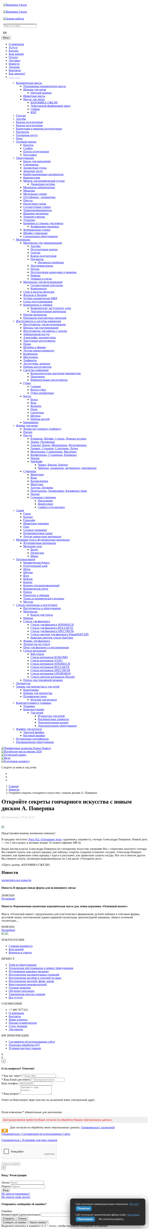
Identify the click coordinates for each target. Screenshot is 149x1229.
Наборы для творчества (37, 693)
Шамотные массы (34, 96)
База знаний (16, 53)
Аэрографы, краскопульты (39, 337)
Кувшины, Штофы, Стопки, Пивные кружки (58, 438)
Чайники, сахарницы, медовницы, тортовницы (67, 467)
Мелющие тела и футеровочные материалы (43, 539)
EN (5, 32)
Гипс (26, 526)
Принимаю (85, 1219)
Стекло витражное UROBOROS (51, 673)
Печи (19, 138)
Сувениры (29, 471)
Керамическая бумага (36, 562)
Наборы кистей (40, 419)
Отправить (9, 1218)
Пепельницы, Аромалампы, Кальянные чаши (59, 490)
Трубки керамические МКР (40, 298)
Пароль (6, 1186)
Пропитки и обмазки (36, 595)
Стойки (28, 148)
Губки (27, 383)
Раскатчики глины (34, 203)
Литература (23, 683)
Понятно (83, 1208)
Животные (37, 474)
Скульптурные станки (37, 206)
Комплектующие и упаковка (33, 702)
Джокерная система (43, 184)
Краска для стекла (42, 614)
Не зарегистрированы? (15, 1193)
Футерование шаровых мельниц (29, 971)
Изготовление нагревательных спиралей (34, 974)
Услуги (13, 47)
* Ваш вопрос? (10, 1093)
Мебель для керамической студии (44, 180)
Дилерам (14, 67)
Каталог (14, 50)
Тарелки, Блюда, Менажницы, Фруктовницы (58, 445)
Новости (14, 63)
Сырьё (20, 510)
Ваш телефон (9, 1083)
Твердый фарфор (33, 732)
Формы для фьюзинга (36, 640)
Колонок (36, 405)
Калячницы (30, 353)
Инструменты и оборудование (42, 608)
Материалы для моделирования (42, 282)
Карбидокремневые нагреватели (43, 174)
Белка (34, 399)
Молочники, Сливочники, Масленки (53, 451)
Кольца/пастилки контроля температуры (56, 373)
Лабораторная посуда (36, 334)
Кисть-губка (38, 389)
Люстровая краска (42, 265)
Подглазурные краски (44, 249)
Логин (5, 1182)
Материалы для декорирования (42, 242)
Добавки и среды (41, 278)
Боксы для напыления (37, 161)
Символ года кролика (51, 507)
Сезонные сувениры (43, 497)
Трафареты (30, 360)
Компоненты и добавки (38, 304)
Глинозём (29, 520)
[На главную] (15, 4)
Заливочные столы (35, 167)
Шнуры (28, 572)
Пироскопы (38, 376)
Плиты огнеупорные (36, 151)
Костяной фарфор (34, 735)
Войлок (28, 578)
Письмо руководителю (23, 1022)
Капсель (28, 144)
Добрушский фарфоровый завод (51, 105)
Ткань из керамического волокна (43, 598)
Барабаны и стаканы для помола (43, 223)
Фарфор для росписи (29, 729)
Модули (28, 601)
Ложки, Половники (43, 441)
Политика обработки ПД (24, 1044)
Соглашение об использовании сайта (32, 1041)
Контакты (15, 70)
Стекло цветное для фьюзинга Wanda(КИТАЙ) (60, 634)
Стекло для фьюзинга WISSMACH (52, 624)
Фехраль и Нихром (35, 295)
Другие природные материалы (42, 536)
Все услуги (16, 997)
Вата (26, 575)
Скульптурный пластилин (47, 285)
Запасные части (33, 171)
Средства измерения (36, 370)
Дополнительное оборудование (57, 725)
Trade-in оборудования (22, 964)
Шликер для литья (34, 89)
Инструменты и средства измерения (38, 321)
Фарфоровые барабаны (45, 226)
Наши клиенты (18, 1019)
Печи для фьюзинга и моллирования (46, 647)
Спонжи (36, 386)
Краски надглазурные (29, 125)
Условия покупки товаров (25, 1048)
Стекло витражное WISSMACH (50, 663)
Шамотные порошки (36, 523)
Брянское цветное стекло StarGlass (52, 637)
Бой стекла (37, 653)
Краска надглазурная (43, 255)
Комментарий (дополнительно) (20, 1214)
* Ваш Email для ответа (15, 1079)
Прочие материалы (35, 314)
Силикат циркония (35, 529)
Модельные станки (35, 193)
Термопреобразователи (37, 210)
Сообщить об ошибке (14, 1222)
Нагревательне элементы (53, 719)
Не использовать (111, 1219)
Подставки (30, 154)
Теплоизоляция (25, 559)
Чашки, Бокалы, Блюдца (53, 464)
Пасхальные (45, 500)
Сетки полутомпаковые (38, 301)
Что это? (134, 1204)
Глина (27, 513)
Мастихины (30, 357)
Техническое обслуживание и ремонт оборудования (41, 968)
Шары (34, 556)
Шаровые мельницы (36, 213)
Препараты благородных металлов (44, 317)
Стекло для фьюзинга (36, 621)
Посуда (27, 435)
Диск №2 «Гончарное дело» (45, 839)
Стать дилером (18, 1026)
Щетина (36, 415)
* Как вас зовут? (11, 1075)
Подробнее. (133, 1214)
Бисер (34, 549)
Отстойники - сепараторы (39, 197)
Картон (27, 582)
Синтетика (37, 412)
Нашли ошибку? (38, 1222)
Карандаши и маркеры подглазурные (39, 128)
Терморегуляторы (34, 216)
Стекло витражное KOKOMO (49, 657)
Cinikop (35, 109)
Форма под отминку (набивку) (42, 428)
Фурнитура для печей (51, 715)
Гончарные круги (27, 135)
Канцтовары (31, 689)
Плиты (27, 591)
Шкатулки (37, 484)
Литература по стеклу (36, 644)
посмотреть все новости (16, 880)
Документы (16, 1029)
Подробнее (8, 898)
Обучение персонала (21, 990)
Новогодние (45, 503)
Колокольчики (39, 481)
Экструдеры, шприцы (36, 363)
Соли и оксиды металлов (38, 291)
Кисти (27, 396)
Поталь (35, 268)
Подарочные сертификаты (32, 738)
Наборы (35, 275)
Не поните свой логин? (16, 1197)
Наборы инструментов (37, 366)
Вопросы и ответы (20, 952)
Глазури (21, 115)
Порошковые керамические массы (44, 86)
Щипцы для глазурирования (40, 327)
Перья (27, 343)
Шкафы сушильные (35, 233)
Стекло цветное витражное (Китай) (53, 676)
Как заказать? (17, 73)
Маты (26, 569)
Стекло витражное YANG (47, 660)
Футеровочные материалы (39, 543)
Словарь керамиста (21, 945)
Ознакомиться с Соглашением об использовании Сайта (35, 1133)
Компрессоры (31, 177)
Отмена (22, 1218)
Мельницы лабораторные (39, 187)
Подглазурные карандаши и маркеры (53, 272)
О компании (16, 44)
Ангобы (21, 118)
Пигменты (22, 131)
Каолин (28, 516)
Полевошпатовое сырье (38, 533)
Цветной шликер (41, 92)
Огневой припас (26, 141)
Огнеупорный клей (35, 565)
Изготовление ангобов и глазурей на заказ (35, 977)
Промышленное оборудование (35, 742)
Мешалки (29, 190)
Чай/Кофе (36, 461)
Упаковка (29, 706)
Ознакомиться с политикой (98, 1127)
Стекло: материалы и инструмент (37, 605)
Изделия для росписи (44, 699)
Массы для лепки (34, 99)
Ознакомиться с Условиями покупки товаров (29, 1140)
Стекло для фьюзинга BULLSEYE (52, 627)
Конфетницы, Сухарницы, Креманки (54, 454)
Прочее (27, 432)
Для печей (37, 712)
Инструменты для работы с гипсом (45, 330)
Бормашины (30, 422)
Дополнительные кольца (53, 722)
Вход (6, 1190)
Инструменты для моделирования (44, 324)
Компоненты (39, 288)
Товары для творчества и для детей (37, 686)
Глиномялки (31, 164)
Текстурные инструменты (39, 340)
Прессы (28, 200)
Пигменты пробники (51, 262)
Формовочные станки (36, 229)
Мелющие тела (32, 546)
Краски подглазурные (29, 122)
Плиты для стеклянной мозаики (43, 680)
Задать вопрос (11, 1164)
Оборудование (25, 158)
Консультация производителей (28, 984)
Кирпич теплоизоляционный (41, 585)
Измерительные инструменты (49, 379)
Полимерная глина (35, 696)
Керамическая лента (35, 588)
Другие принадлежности (38, 350)
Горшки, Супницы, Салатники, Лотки (54, 448)
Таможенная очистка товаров (27, 994)
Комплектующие (33, 709)
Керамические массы (29, 82)
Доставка (14, 60)
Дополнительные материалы (48, 311)
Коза (33, 402)
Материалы (23, 239)
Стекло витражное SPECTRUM (50, 670)
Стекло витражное (34, 650)
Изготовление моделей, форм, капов (31, 981)
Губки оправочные (42, 392)
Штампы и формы (34, 347)
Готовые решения (20, 987)
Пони (34, 409)
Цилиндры (37, 552)
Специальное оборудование (40, 236)
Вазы (34, 477)
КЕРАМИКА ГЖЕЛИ (44, 102)
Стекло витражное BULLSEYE (50, 667)
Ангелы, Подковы (42, 487)
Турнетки (29, 220)
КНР (33, 112)
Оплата (13, 57)
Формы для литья (27, 425)
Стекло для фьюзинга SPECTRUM (52, 631)
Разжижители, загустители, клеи (51, 308)
